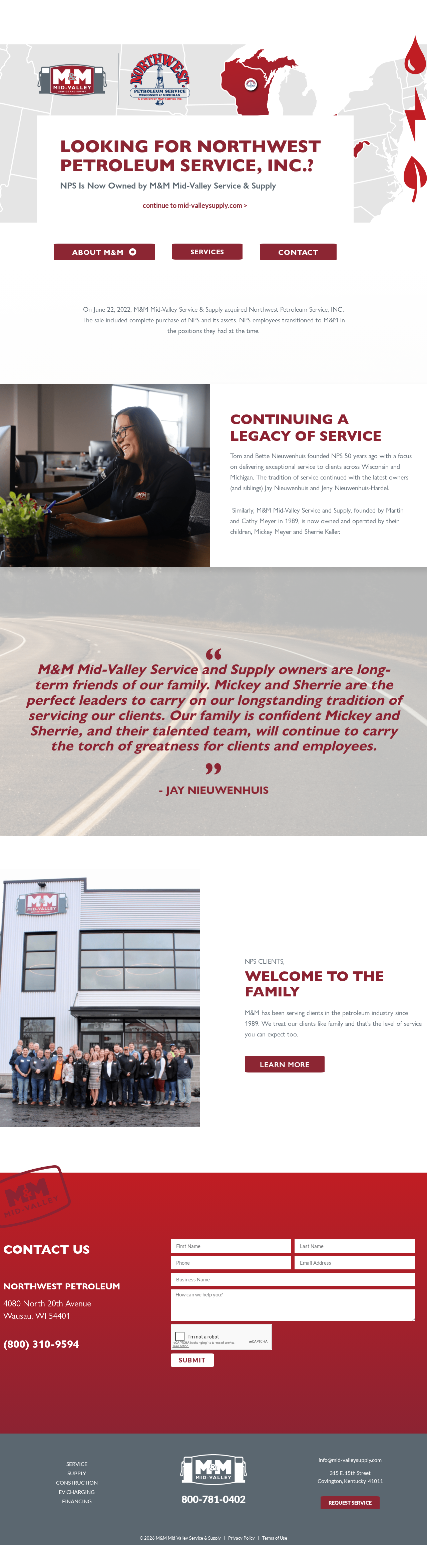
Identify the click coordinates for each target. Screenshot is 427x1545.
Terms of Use (274, 1538)
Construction (77, 1482)
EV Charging (77, 1492)
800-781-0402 (213, 1499)
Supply (76, 1473)
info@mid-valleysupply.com (350, 1460)
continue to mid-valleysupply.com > (195, 205)
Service (76, 1464)
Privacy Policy (241, 1538)
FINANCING (77, 1501)
